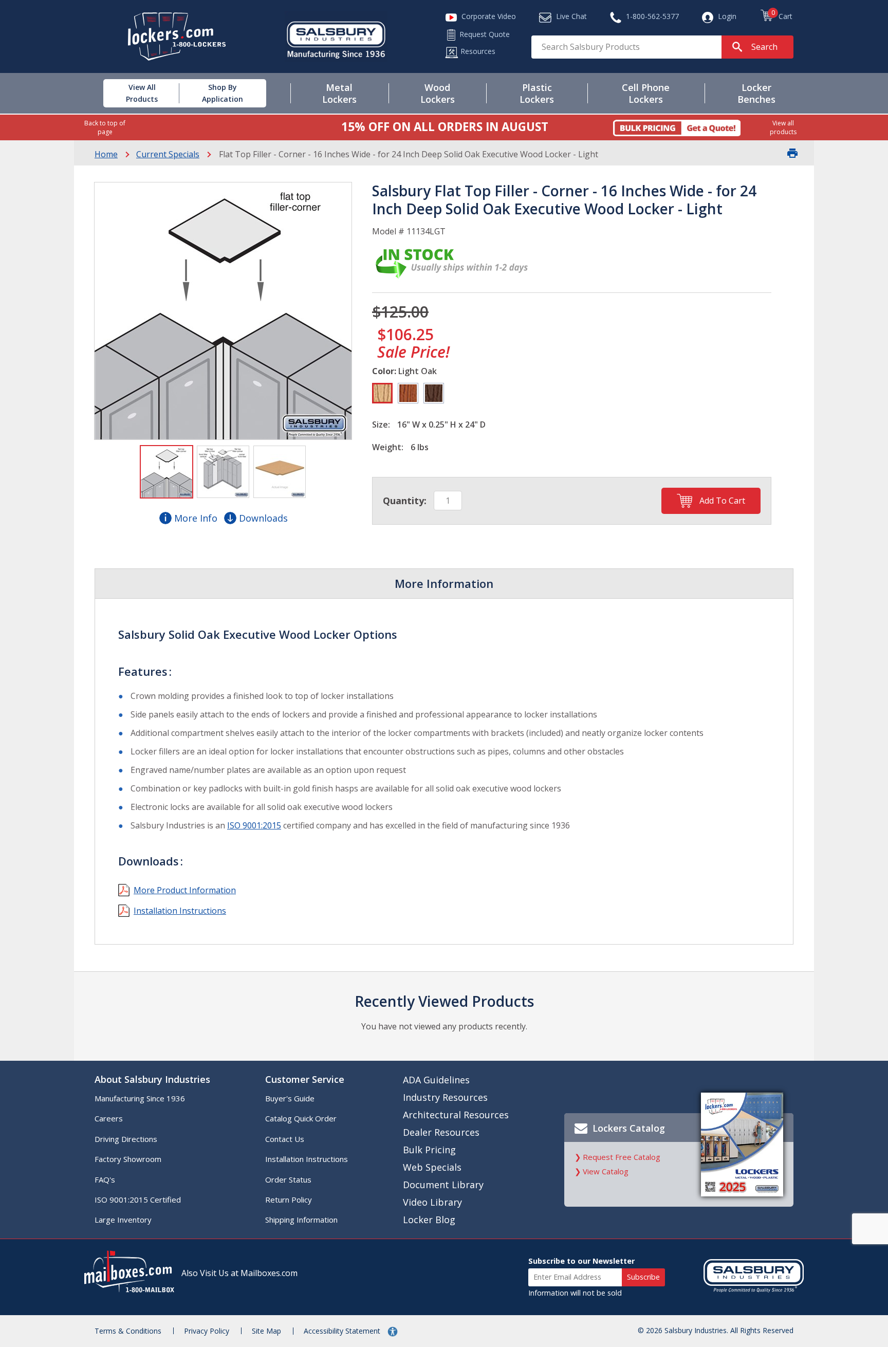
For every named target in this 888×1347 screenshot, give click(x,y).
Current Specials (167, 154)
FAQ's (105, 1179)
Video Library (432, 1202)
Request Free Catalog (621, 1157)
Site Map (266, 1331)
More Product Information (185, 890)
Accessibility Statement (343, 1331)
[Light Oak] (382, 393)
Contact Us (284, 1139)
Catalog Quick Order (301, 1118)
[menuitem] (130, 93)
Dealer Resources (441, 1132)
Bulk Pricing (429, 1149)
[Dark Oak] (433, 393)
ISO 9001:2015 (254, 825)
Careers (109, 1118)
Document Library (443, 1184)
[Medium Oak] (408, 393)
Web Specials (432, 1167)
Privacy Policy (206, 1331)
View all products (783, 127)
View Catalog (605, 1171)
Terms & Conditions (128, 1331)
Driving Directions (126, 1139)
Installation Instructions (180, 910)
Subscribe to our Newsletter (581, 1261)
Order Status (288, 1179)
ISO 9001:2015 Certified (138, 1199)
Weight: (387, 447)
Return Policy (288, 1199)
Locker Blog (429, 1219)
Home (106, 154)
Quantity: (405, 500)
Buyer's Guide (289, 1098)
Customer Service (304, 1079)
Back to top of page (104, 127)
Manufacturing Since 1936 (140, 1098)
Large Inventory (123, 1219)
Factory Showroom (128, 1159)
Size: (381, 424)
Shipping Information (301, 1219)
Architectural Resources (456, 1115)
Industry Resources (445, 1097)
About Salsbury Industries (152, 1079)
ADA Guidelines (436, 1080)
